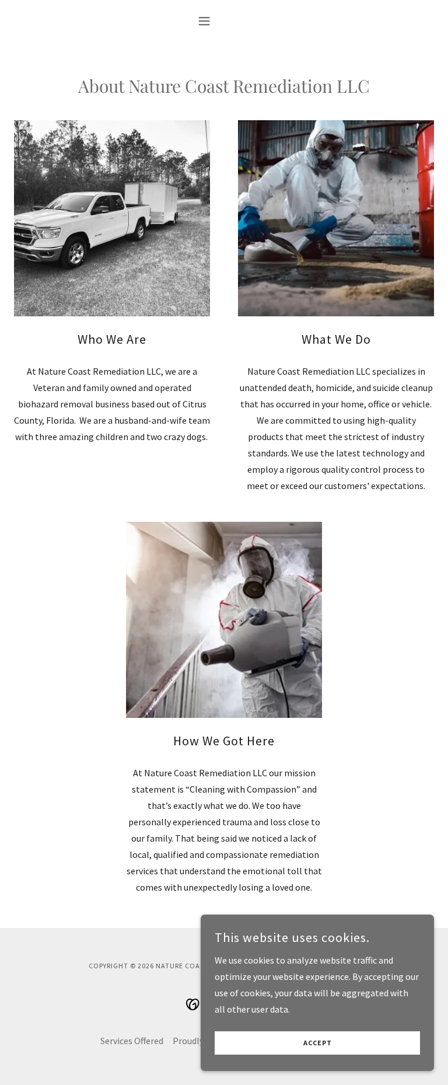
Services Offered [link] (131, 1040)
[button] (224, 21)
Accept (317, 1043)
